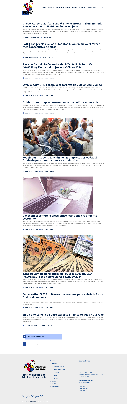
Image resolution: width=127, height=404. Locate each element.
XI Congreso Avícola (59, 369)
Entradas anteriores (36, 337)
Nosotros (51, 7)
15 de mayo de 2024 (31, 307)
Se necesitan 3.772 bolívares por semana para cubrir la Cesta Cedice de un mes (63, 295)
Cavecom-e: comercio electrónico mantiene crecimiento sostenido (60, 217)
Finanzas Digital (49, 37)
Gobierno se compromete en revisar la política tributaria (60, 102)
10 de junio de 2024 (31, 57)
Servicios (82, 7)
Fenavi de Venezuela (31, 401)
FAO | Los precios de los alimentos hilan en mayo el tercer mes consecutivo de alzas (61, 45)
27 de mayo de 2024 (31, 95)
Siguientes (39, 344)
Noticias (74, 7)
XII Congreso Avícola (63, 7)
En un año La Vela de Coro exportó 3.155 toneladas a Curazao (63, 314)
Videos (56, 378)
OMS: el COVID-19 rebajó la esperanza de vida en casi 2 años (62, 85)
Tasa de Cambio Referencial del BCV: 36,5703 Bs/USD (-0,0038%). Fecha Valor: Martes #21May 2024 (57, 275)
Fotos (55, 375)
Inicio (44, 7)
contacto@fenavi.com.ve (86, 380)
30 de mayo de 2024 (31, 78)
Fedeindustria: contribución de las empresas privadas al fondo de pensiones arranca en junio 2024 (60, 159)
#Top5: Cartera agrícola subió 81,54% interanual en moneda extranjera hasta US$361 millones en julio (62, 25)
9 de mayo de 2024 (31, 325)
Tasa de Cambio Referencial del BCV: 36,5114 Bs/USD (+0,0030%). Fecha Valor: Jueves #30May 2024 (57, 66)
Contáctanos (92, 7)
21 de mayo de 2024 (31, 171)
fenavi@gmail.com (84, 382)
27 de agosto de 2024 (32, 37)
